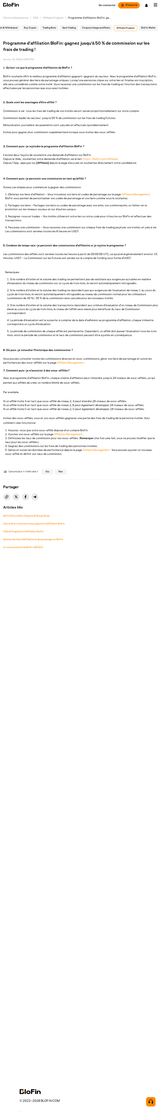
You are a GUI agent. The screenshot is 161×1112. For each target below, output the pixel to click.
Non (61, 472)
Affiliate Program (53, 18)
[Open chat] (151, 1101)
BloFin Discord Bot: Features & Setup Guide (26, 516)
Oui (47, 472)
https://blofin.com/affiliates (100, 159)
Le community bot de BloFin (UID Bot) (23, 547)
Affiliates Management (136, 194)
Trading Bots (49, 28)
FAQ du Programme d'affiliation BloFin (23, 532)
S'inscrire (131, 5)
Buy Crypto (30, 28)
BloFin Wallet (148, 28)
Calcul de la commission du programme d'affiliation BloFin (34, 524)
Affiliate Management (71, 362)
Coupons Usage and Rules (96, 28)
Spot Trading (69, 28)
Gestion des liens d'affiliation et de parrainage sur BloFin (33, 539)
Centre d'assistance (15, 18)
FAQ (35, 18)
